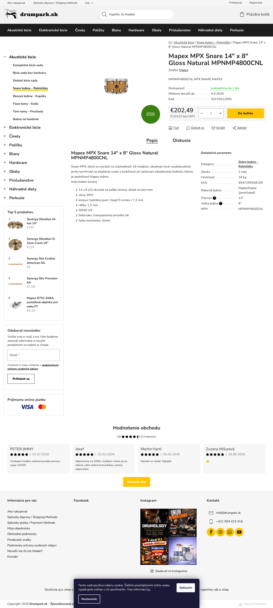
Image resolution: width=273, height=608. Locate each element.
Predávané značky (19, 540)
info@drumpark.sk (228, 513)
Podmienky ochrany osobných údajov (32, 545)
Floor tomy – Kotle (25, 104)
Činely (14, 136)
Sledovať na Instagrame (171, 571)
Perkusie (16, 197)
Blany (14, 153)
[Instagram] (220, 532)
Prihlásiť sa (21, 379)
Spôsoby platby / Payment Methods (31, 523)
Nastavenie (89, 599)
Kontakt (12, 557)
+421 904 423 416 (229, 521)
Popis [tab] (152, 140)
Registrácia (256, 2)
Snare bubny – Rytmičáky (30, 88)
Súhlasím (185, 588)
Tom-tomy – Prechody (28, 111)
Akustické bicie (22, 57)
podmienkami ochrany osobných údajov (33, 367)
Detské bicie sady (25, 81)
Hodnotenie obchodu (136, 428)
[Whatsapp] (230, 532)
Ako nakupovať (16, 3)
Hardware (18, 162)
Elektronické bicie (25, 127)
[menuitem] (19, 30)
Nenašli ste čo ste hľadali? (25, 551)
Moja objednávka (18, 528)
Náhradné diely (22, 189)
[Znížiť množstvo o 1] (202, 113)
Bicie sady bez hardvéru (29, 73)
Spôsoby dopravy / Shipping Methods (55, 3)
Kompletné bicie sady (28, 65)
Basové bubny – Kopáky (29, 96)
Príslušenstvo (21, 180)
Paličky (15, 145)
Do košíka (245, 113)
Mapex (183, 70)
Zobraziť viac (136, 482)
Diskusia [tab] (181, 140)
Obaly (14, 171)
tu (148, 589)
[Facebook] (211, 532)
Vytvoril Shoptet (255, 604)
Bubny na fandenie (26, 119)
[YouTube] (239, 532)
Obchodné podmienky (22, 534)
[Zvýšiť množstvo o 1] (220, 113)
